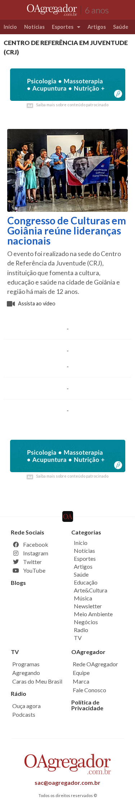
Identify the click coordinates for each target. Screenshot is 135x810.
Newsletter (88, 606)
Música (83, 598)
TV (78, 637)
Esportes (62, 27)
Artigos (96, 27)
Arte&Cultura (90, 590)
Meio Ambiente (93, 613)
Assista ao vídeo (36, 303)
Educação (86, 582)
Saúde (120, 27)
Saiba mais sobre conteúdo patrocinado (72, 104)
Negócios (86, 621)
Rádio (18, 693)
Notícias (34, 27)
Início (10, 27)
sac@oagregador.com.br (67, 782)
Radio (81, 629)
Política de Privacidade (87, 705)
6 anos (97, 10)
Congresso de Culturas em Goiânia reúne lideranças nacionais (66, 230)
